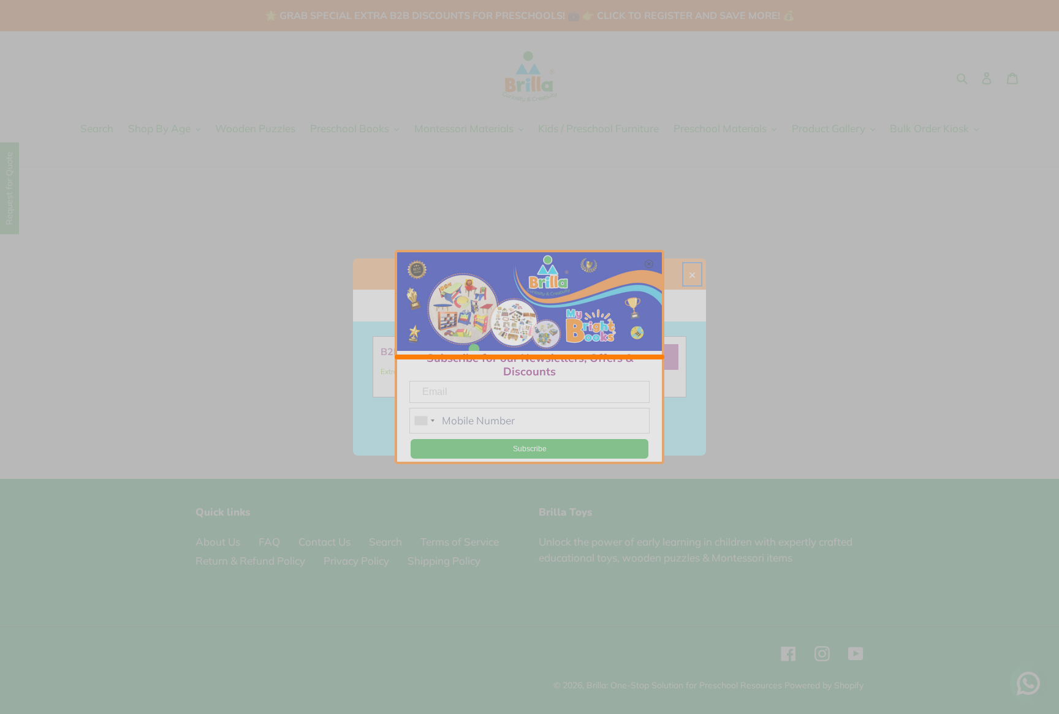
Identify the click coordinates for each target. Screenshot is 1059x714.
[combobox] (424, 420)
